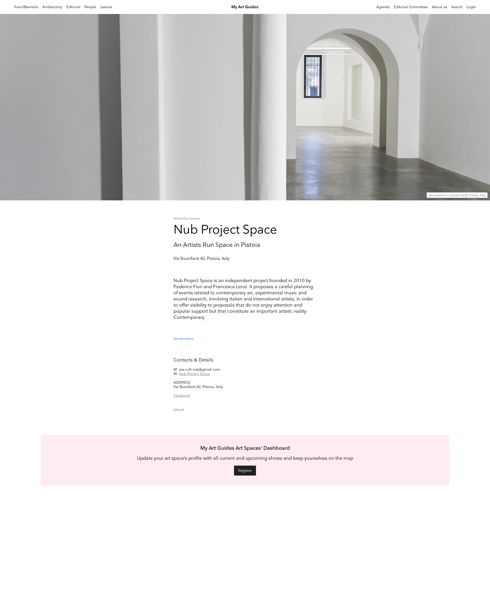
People (90, 7)
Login (471, 7)
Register (245, 470)
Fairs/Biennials (26, 7)
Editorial (73, 7)
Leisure (106, 7)
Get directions (183, 339)
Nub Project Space (194, 374)
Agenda (383, 7)
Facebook (182, 395)
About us (439, 7)
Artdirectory (52, 7)
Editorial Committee (411, 7)
